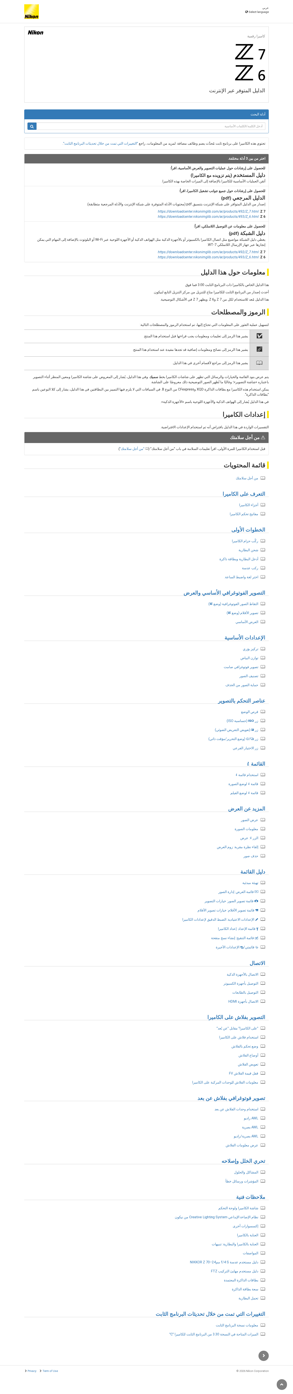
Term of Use (50, 1371)
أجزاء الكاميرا (248, 505)
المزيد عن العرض (246, 809)
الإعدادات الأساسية (245, 638)
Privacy (32, 1371)
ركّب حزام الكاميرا (245, 541)
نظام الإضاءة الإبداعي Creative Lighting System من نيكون (216, 1217)
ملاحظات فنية (250, 1197)
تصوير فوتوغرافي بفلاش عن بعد (231, 1098)
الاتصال (257, 963)
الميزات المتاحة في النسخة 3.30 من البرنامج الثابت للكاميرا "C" (213, 1334)
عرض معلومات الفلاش (242, 1145)
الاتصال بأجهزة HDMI (243, 1001)
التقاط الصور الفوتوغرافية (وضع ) (233, 604)
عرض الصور (249, 820)
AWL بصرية (250, 1127)
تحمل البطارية (248, 1298)
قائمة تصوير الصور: (231, 901)
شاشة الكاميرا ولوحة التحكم (238, 1208)
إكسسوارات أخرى (245, 1226)
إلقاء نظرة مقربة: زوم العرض (237, 847)
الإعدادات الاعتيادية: (220, 919)
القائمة (256, 764)
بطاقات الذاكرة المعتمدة (241, 1280)
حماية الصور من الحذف (241, 685)
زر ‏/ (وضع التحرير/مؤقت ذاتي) (233, 739)
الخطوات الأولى (248, 530)
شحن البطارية (248, 550)
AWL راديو (251, 1118)
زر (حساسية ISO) (242, 721)
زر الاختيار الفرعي (245, 748)
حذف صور (250, 856)
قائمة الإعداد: (238, 929)
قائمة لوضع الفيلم (244, 793)
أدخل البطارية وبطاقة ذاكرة (238, 559)
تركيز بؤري (250, 649)
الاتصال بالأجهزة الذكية (242, 974)
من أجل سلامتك (132, 449)
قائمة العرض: (238, 892)
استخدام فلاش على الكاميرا (238, 1037)
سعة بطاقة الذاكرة (245, 1289)
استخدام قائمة (247, 775)
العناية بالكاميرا (247, 1235)
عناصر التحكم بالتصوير (241, 701)
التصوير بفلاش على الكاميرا (236, 1017)
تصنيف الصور (248, 676)
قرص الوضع (249, 712)
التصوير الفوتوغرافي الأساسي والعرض (224, 593)
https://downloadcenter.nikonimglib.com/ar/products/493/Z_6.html (208, 217)
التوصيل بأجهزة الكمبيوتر (241, 983)
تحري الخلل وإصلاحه (243, 1161)
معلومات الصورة (246, 829)
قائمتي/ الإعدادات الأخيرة (237, 947)
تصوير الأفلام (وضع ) (242, 613)
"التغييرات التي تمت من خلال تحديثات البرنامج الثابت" (100, 143)
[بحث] (31, 126)
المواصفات (250, 1253)
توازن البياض (249, 658)
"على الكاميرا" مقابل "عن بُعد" (237, 1028)
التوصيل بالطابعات (245, 992)
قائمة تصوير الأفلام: (228, 910)
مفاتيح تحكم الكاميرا (244, 514)
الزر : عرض (249, 838)
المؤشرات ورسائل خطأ (241, 1181)
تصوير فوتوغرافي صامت (241, 667)
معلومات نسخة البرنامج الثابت (237, 1325)
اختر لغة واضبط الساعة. (241, 577)
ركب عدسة (250, 568)
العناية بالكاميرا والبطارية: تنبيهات (235, 1244)
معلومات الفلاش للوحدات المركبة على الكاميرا (225, 1082)
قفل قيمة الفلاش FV (243, 1073)
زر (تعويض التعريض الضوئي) (236, 730)
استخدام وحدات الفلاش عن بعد (236, 1109)
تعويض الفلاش (248, 1064)
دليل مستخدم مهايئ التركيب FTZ (234, 1271)
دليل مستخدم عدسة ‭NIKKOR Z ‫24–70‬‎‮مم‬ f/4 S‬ (224, 1262)
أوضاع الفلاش (248, 1055)
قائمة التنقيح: (234, 938)
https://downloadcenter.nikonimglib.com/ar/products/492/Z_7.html (208, 211)
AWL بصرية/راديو (246, 1136)
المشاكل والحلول (246, 1172)
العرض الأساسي (247, 622)
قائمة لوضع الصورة (243, 784)
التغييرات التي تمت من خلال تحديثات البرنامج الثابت (210, 1314)
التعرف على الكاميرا (244, 494)
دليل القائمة (252, 872)
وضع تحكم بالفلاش (244, 1046)
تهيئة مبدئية (250, 883)
